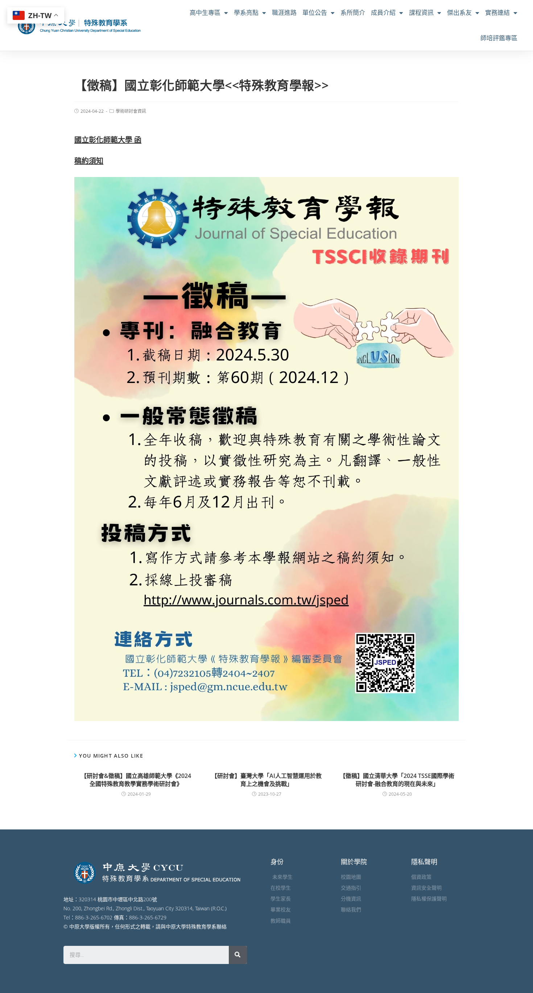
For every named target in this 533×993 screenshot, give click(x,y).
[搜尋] (238, 955)
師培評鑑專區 (498, 38)
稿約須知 (88, 161)
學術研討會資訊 (131, 111)
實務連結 (497, 12)
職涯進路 (284, 12)
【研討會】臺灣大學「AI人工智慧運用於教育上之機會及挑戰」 (266, 780)
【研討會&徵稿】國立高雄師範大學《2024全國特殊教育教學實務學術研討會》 (136, 780)
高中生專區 (205, 12)
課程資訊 (421, 12)
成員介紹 (383, 12)
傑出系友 (459, 12)
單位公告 (314, 12)
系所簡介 (352, 12)
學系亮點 (246, 12)
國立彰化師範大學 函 (107, 140)
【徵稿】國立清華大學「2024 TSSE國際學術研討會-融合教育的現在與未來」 (397, 780)
